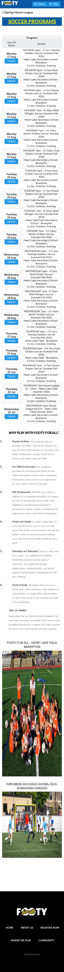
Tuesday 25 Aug (11, 178)
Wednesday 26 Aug (11, 258)
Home (9, 928)
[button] (40, 4)
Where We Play (21, 940)
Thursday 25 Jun (12, 373)
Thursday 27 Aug (12, 337)
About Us (27, 928)
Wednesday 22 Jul (11, 413)
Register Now (50, 928)
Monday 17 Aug (12, 57)
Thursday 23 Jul (12, 393)
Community (46, 940)
